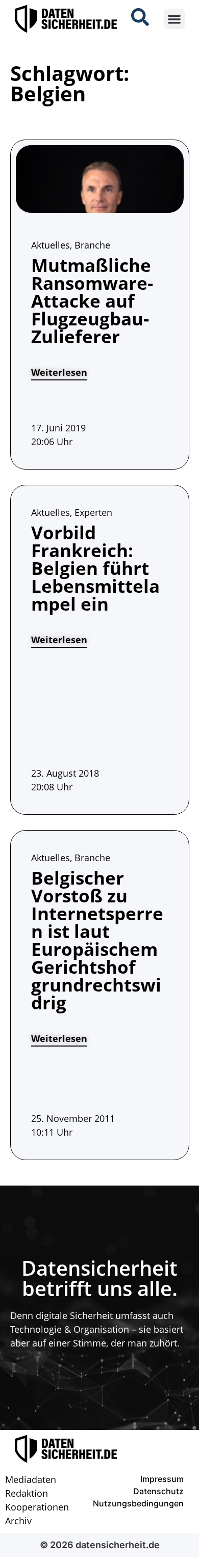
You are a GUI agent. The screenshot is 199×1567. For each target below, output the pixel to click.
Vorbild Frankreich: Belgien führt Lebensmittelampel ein (95, 568)
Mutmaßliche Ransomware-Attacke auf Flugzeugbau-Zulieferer (92, 300)
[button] (174, 19)
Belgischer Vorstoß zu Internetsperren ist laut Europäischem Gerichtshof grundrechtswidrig (97, 940)
